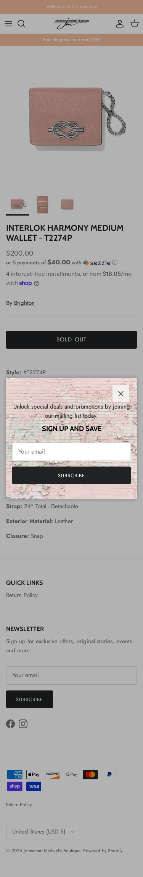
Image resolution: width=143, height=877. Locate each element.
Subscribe (71, 475)
